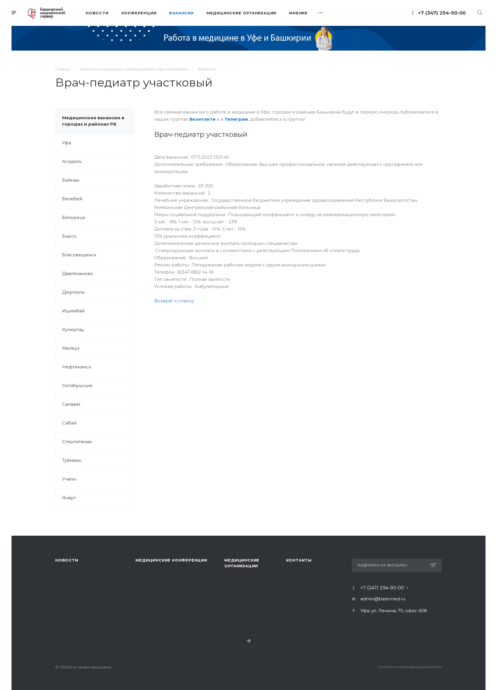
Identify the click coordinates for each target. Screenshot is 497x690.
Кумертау (73, 329)
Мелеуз (70, 348)
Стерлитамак (77, 441)
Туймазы (71, 460)
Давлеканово (77, 273)
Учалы (69, 479)
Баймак (70, 180)
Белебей (72, 198)
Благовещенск (79, 254)
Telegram (248, 641)
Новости (66, 560)
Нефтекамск (76, 367)
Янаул (69, 497)
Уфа (66, 142)
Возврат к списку (174, 300)
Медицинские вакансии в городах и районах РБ (93, 121)
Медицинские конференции (171, 560)
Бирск (69, 236)
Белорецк (73, 217)
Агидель (71, 161)
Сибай (69, 423)
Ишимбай (73, 311)
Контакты (299, 560)
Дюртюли (73, 292)
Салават (71, 404)
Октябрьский (77, 385)
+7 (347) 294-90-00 (442, 13)
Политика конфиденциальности (410, 667)
